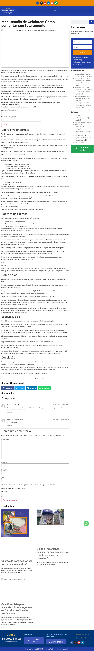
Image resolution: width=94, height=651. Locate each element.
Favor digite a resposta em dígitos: (13, 488)
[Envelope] (52, 3)
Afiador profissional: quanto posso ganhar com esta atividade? (84, 105)
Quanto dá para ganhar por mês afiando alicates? (16, 562)
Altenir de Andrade (13, 419)
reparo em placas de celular (30, 351)
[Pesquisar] (91, 22)
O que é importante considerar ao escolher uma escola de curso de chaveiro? (53, 553)
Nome (4, 462)
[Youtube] (45, 3)
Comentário (6, 439)
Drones (77, 124)
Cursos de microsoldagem (9, 351)
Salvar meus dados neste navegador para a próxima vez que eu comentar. (29, 485)
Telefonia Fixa (79, 142)
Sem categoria (80, 140)
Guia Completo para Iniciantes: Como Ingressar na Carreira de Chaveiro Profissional (17, 609)
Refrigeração (79, 135)
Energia (77, 129)
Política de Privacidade (81, 635)
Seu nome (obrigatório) (8, 110)
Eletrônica (78, 127)
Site (2, 477)
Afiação (77, 116)
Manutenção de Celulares (83, 131)
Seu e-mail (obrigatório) (8, 117)
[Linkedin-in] (48, 3)
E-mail (4, 470)
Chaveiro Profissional (82, 122)
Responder (9, 412)
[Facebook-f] (37, 3)
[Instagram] (41, 3)
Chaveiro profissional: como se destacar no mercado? (82, 98)
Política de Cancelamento (82, 638)
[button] (55, 11)
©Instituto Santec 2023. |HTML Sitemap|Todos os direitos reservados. (47, 649)
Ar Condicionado (80, 118)
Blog (76, 120)
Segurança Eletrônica (82, 138)
